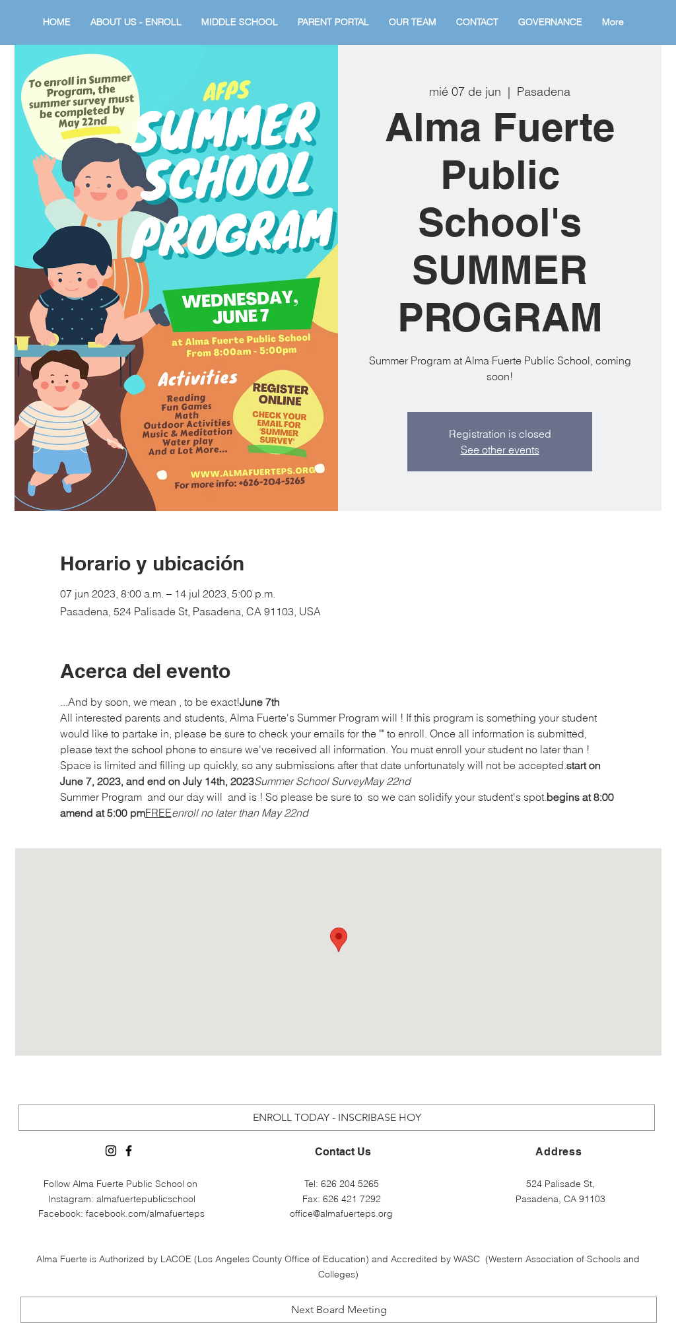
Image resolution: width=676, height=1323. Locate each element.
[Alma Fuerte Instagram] (111, 1150)
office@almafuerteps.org (341, 1213)
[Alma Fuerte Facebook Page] (128, 1150)
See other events (500, 449)
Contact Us (343, 1151)
